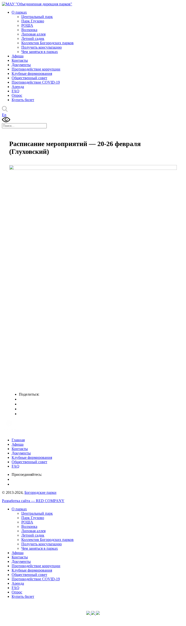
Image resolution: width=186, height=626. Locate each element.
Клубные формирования (32, 73)
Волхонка (29, 30)
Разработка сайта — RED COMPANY (33, 501)
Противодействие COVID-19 (36, 82)
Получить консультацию (41, 47)
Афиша (17, 56)
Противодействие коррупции (36, 69)
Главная (18, 440)
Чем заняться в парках (39, 52)
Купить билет (23, 100)
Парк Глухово (32, 21)
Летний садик (32, 38)
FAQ (15, 91)
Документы (21, 65)
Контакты (20, 60)
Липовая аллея (33, 34)
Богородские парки (40, 492)
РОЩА (27, 25)
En (4, 115)
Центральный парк (37, 17)
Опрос (17, 95)
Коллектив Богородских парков (47, 43)
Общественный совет (29, 78)
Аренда (18, 87)
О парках (19, 12)
